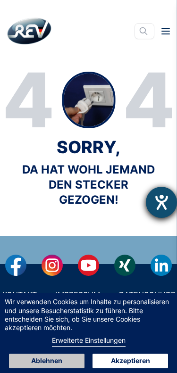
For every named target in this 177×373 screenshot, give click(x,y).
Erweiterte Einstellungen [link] (89, 340)
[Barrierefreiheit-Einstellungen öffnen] (161, 202)
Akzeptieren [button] (130, 360)
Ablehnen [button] (46, 360)
